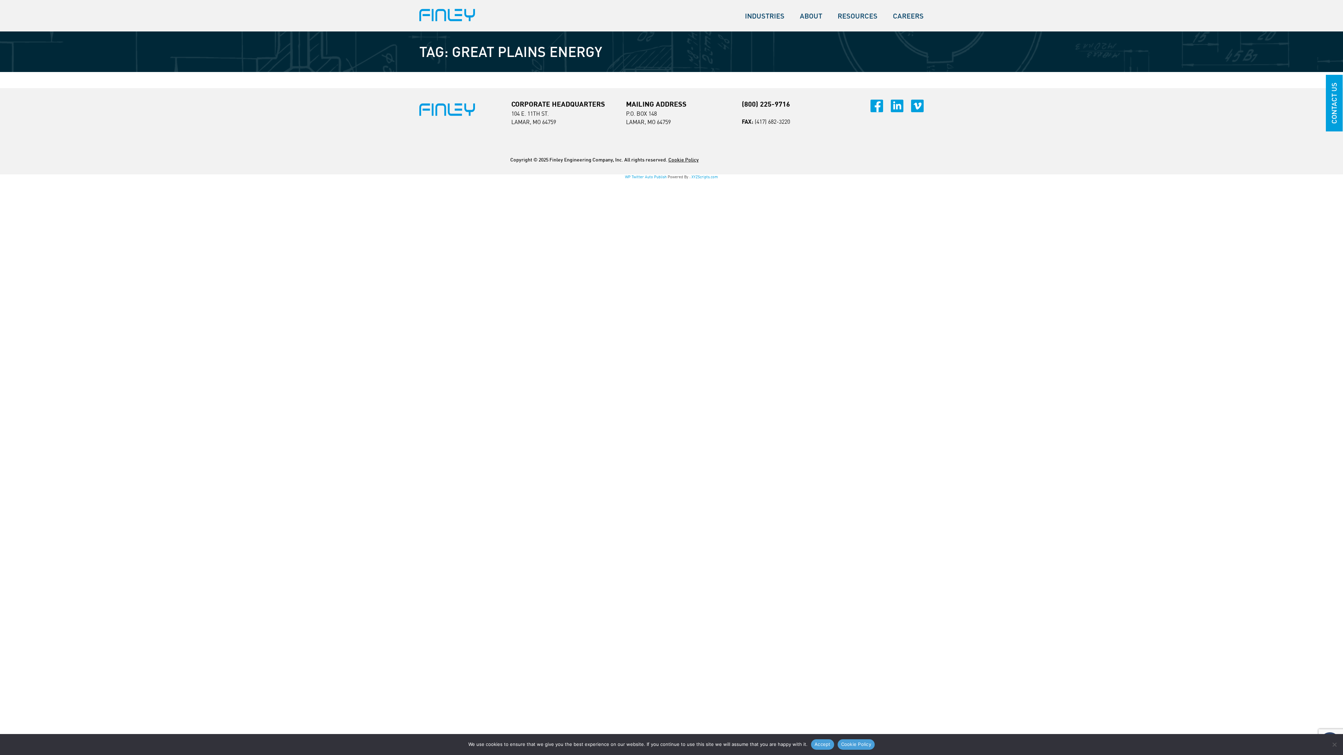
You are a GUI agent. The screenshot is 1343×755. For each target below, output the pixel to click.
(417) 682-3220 (772, 121)
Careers (908, 16)
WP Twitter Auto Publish (646, 176)
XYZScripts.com (704, 176)
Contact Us (1334, 103)
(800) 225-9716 (766, 104)
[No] (1334, 744)
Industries (764, 16)
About (811, 16)
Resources (857, 16)
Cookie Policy (683, 160)
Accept (823, 744)
